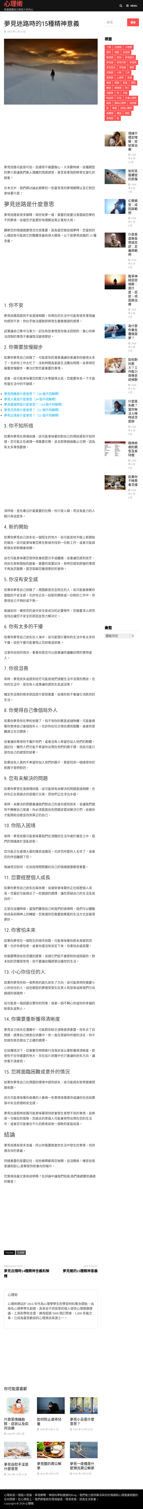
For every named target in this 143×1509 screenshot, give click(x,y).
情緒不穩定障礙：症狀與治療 (133, 141)
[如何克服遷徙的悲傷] (115, 172)
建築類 (109, 77)
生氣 (119, 98)
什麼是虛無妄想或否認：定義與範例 (133, 244)
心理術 (29, 1503)
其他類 (126, 52)
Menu (133, 5)
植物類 (118, 87)
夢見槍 (109, 62)
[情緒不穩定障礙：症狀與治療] (115, 134)
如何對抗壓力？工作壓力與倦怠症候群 (133, 369)
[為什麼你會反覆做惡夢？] (115, 326)
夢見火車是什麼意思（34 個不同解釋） (31, 399)
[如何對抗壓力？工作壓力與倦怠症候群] (115, 360)
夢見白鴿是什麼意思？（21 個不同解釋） (32, 415)
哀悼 (119, 57)
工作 (127, 72)
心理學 (120, 77)
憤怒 (133, 82)
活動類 (109, 92)
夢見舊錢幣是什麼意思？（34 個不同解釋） (34, 405)
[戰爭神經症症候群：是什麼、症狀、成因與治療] (115, 277)
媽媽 (132, 67)
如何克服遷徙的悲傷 (133, 175)
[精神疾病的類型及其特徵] (115, 444)
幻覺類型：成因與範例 (133, 207)
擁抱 (108, 87)
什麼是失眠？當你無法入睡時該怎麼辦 (133, 411)
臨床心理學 (120, 103)
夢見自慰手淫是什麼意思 (16, 1466)
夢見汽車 (121, 62)
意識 (125, 82)
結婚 (108, 103)
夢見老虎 (110, 67)
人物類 (128, 47)
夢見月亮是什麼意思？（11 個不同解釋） (32, 410)
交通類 (20, 1252)
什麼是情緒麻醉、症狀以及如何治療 (16, 1423)
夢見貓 (122, 67)
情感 (108, 82)
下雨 (108, 47)
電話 (119, 113)
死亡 (127, 87)
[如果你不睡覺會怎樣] (115, 477)
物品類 (109, 98)
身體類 (109, 113)
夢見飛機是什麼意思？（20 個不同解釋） (32, 394)
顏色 (127, 113)
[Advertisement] (51, 135)
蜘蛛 (114, 108)
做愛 (117, 52)
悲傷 (129, 77)
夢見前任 (129, 57)
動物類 (109, 57)
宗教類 (109, 72)
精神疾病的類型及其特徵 (133, 449)
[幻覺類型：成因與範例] (115, 201)
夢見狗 (133, 62)
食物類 (109, 118)
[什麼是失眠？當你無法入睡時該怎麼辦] (115, 402)
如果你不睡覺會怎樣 (133, 481)
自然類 (133, 103)
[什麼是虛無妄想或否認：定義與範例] (115, 235)
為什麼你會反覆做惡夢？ (133, 332)
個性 (108, 52)
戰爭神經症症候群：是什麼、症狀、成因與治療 (133, 290)
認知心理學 (126, 108)
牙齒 (125, 92)
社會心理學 (130, 98)
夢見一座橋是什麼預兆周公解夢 (82, 1466)
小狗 (119, 72)
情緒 (117, 82)
